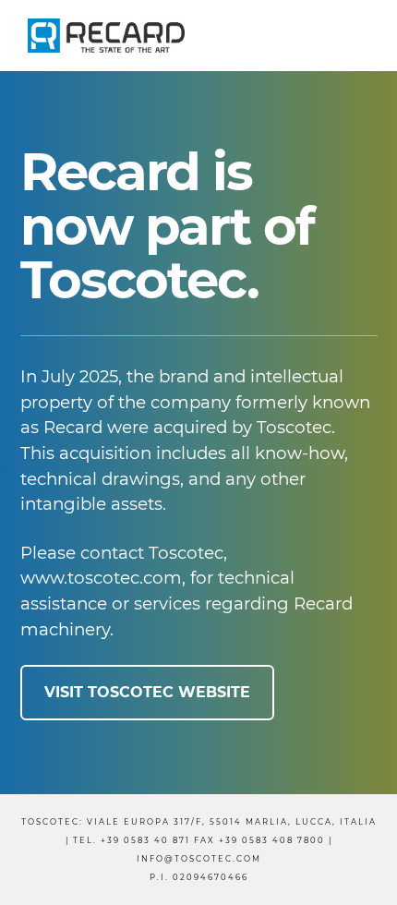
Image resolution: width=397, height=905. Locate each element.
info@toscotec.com (199, 858)
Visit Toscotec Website (147, 692)
